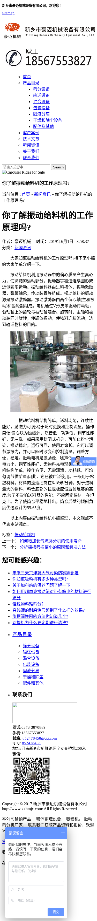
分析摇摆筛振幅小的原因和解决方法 (53, 547)
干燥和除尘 (33, 677)
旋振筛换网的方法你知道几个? (40, 616)
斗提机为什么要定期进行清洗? (40, 622)
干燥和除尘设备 (47, 120)
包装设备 (41, 108)
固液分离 (41, 114)
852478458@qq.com (40, 738)
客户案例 (31, 133)
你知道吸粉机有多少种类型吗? (40, 579)
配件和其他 (33, 683)
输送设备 (41, 95)
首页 (27, 76)
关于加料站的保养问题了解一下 (41, 585)
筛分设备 (41, 89)
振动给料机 (24, 535)
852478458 (31, 743)
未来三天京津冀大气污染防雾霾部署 (45, 573)
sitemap (8, 13)
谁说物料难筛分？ (29, 604)
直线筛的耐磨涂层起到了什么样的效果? (48, 610)
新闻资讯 (31, 145)
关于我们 (31, 151)
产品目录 (31, 83)
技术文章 (31, 139)
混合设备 (41, 101)
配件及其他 (43, 126)
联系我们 (31, 157)
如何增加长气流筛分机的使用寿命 (51, 541)
